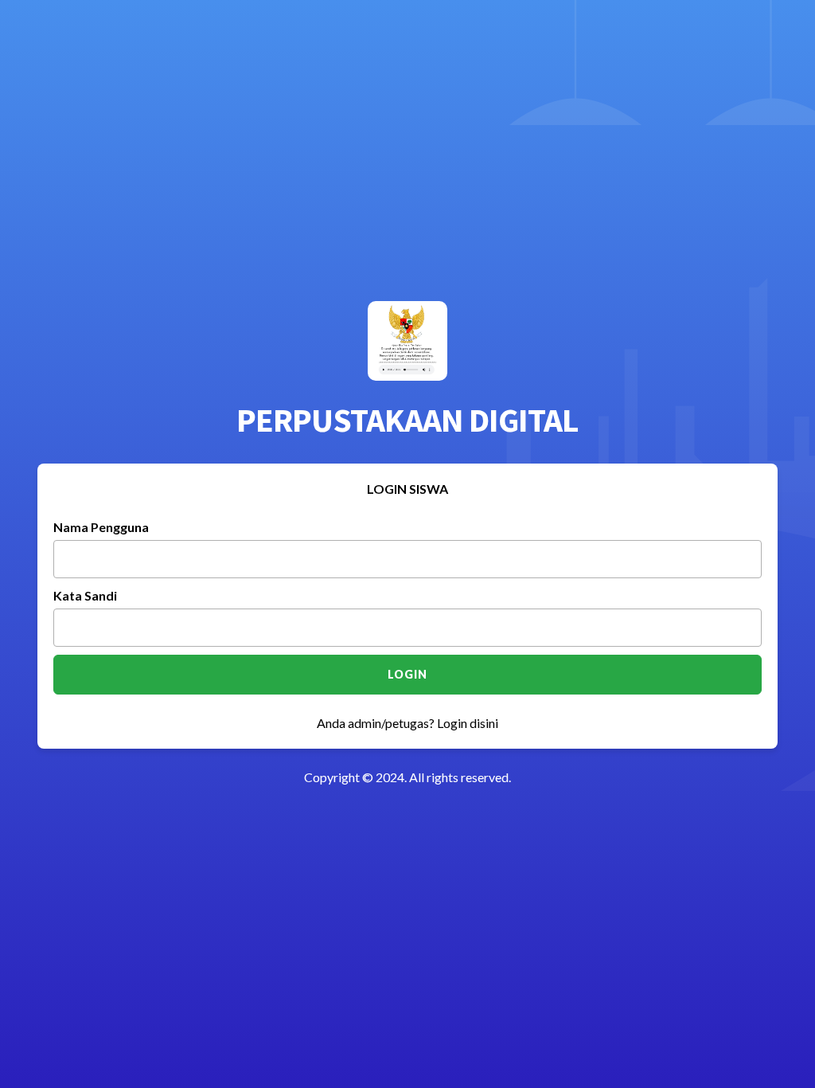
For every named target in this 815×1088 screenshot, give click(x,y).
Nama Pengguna (101, 526)
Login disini (467, 722)
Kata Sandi (85, 595)
